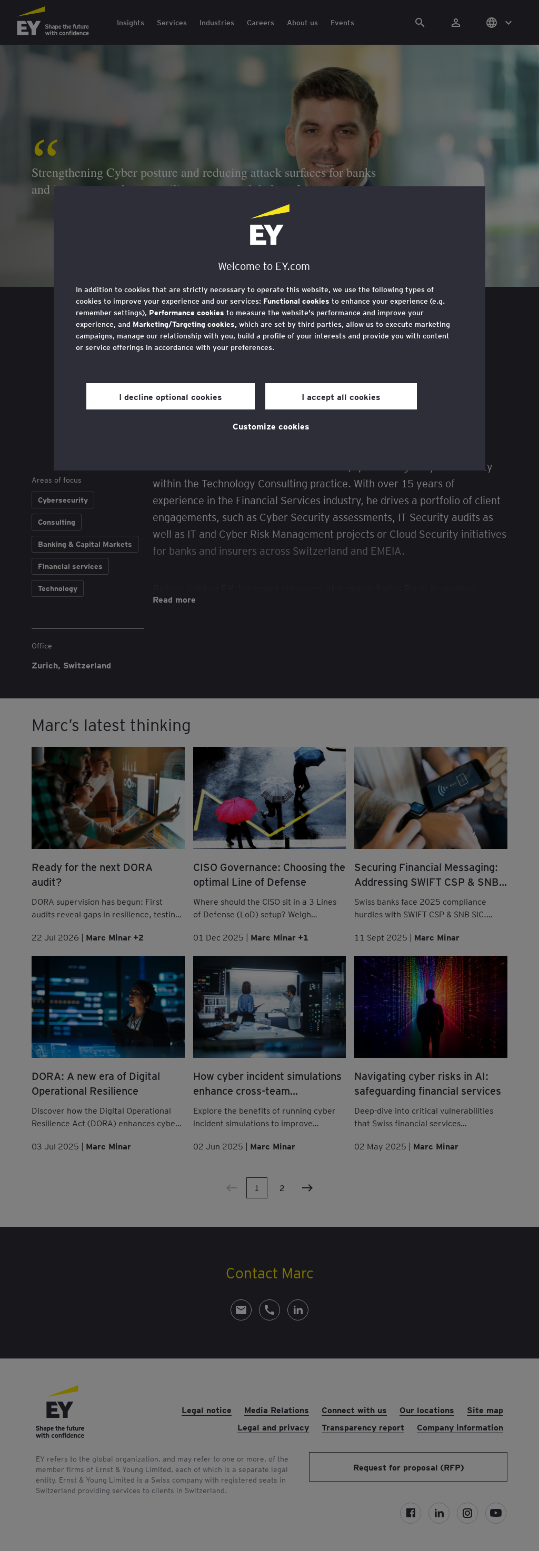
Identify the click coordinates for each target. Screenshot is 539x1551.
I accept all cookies (341, 396)
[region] (269, 328)
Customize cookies (271, 426)
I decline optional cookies (170, 396)
